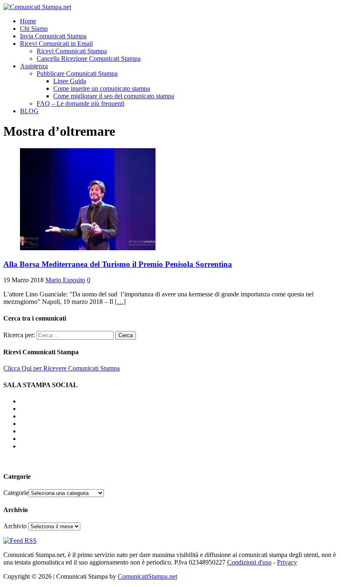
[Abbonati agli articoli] (20, 540)
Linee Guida (69, 81)
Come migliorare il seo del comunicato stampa (113, 95)
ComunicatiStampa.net (147, 576)
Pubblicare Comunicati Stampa (77, 73)
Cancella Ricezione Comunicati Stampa (89, 58)
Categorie (16, 492)
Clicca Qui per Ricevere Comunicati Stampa (61, 368)
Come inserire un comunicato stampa (101, 88)
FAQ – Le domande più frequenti (80, 103)
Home (28, 21)
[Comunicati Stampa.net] (37, 6)
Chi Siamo (34, 28)
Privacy (287, 562)
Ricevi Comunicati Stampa (72, 51)
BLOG (29, 110)
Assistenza (34, 66)
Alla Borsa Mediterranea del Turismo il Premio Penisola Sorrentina (117, 264)
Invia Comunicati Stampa (53, 36)
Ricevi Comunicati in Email (56, 43)
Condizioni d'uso (249, 562)
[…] (120, 301)
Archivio (15, 526)
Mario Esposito (65, 280)
